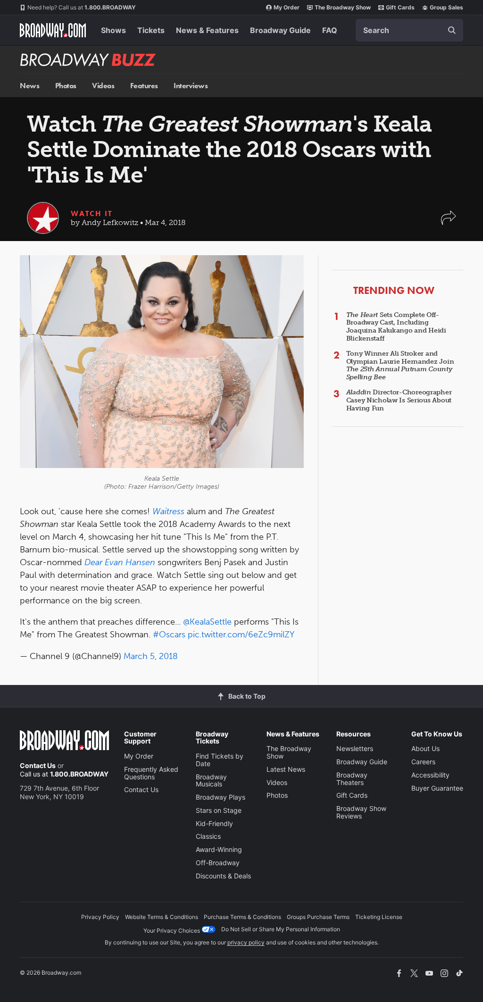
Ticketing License (378, 916)
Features (144, 85)
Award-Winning (219, 849)
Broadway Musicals (211, 780)
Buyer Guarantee (437, 788)
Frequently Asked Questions (151, 773)
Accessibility (430, 775)
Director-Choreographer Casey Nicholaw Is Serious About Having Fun (399, 400)
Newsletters (354, 748)
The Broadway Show (343, 7)
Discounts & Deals (223, 876)
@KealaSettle (207, 622)
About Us (425, 748)
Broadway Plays (220, 797)
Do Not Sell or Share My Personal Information (280, 929)
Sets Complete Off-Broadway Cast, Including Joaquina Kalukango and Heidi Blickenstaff (396, 326)
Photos (65, 85)
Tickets (151, 30)
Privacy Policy (100, 916)
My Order (287, 7)
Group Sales (446, 7)
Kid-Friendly (214, 823)
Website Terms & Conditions (161, 916)
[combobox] (409, 30)
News (29, 85)
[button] (448, 222)
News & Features (207, 30)
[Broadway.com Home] (53, 30)
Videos (103, 85)
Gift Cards (400, 7)
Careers (423, 762)
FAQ (329, 30)
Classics (208, 836)
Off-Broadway (218, 863)
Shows (113, 30)
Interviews (191, 85)
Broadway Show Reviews (361, 812)
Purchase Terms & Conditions (242, 916)
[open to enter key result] (452, 30)
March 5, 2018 (151, 656)
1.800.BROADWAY (81, 7)
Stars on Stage (219, 810)
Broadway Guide (280, 30)
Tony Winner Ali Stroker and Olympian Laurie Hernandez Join (400, 365)
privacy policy (246, 942)
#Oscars (169, 634)
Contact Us (38, 765)
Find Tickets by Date (219, 760)
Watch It (91, 213)
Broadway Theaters (351, 778)
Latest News (285, 769)
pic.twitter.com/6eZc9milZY (241, 634)
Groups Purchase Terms (318, 916)
